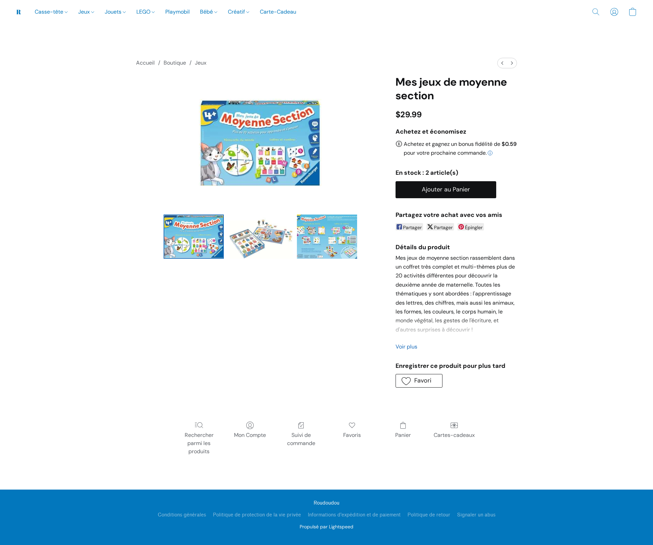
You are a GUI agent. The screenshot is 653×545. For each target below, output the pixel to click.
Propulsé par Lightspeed (326, 527)
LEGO (144, 11)
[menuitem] (502, 63)
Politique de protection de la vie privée (257, 515)
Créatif (237, 11)
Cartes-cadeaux (454, 435)
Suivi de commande (301, 439)
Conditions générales (182, 515)
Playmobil (177, 11)
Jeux (84, 11)
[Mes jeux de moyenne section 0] (194, 237)
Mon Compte (250, 435)
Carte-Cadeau (278, 11)
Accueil (145, 62)
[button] (18, 11)
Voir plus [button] (406, 346)
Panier (403, 435)
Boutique (175, 62)
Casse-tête (50, 11)
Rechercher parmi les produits (199, 443)
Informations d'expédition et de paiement (354, 515)
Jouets (114, 11)
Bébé (207, 11)
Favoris (352, 435)
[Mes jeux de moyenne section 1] (261, 237)
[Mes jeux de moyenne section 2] (327, 237)
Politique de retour (428, 515)
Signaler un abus (476, 515)
